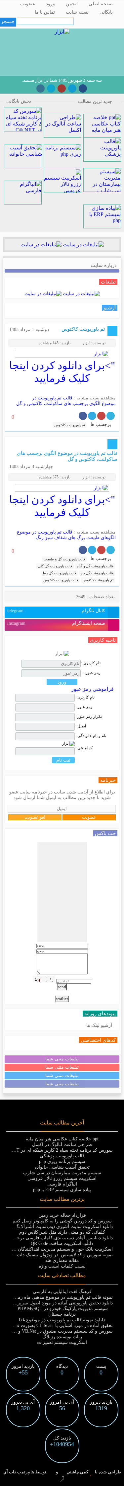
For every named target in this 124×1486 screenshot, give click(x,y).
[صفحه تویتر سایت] (51, 88)
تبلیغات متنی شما (62, 1058)
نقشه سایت (77, 12)
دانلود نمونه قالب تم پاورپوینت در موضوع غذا (62, 1319)
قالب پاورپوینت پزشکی (62, 1155)
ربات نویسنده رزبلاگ (62, 1336)
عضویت (27, 3)
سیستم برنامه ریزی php (62, 1161)
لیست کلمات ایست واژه (62, 1266)
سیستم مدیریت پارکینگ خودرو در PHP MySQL (62, 1308)
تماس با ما (45, 12)
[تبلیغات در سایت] (83, 244)
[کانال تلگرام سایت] (72, 88)
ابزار (86, 343)
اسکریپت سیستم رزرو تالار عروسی (62, 1178)
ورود (50, 3)
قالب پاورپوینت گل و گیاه (95, 566)
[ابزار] (62, 32)
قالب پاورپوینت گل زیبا (59, 573)
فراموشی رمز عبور (92, 689)
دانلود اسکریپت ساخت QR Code (62, 1243)
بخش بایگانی (18, 101)
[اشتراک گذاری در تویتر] (110, 416)
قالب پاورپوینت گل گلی (55, 566)
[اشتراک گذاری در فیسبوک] (83, 416)
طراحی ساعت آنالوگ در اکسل (62, 1144)
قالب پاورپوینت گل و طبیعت (64, 559)
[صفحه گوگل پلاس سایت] (62, 88)
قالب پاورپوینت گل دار (97, 573)
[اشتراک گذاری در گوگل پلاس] (101, 416)
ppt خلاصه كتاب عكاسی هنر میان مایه (62, 1138)
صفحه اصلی (101, 3)
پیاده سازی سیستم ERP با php (62, 1189)
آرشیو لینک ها (99, 1025)
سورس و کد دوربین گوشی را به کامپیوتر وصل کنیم (62, 1220)
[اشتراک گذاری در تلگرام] (92, 416)
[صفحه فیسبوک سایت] (83, 88)
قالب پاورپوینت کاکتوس (60, 580)
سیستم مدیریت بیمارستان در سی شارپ (62, 1172)
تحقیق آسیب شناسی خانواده (62, 1167)
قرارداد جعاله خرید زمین (62, 1215)
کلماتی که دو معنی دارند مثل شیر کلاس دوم (62, 1232)
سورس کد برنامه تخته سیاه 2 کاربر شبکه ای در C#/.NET (57, 1150)
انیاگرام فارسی (62, 1184)
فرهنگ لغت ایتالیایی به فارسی (62, 1291)
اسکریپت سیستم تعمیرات (62, 1342)
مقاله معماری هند (62, 1260)
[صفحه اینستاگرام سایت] (40, 88)
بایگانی (106, 12)
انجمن (72, 3)
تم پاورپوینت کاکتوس (83, 329)
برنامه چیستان (62, 1314)
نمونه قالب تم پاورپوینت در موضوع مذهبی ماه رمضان (61, 1297)
